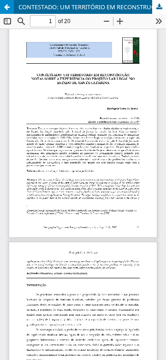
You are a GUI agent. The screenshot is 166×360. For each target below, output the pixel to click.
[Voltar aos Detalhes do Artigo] (7, 7)
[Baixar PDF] (159, 7)
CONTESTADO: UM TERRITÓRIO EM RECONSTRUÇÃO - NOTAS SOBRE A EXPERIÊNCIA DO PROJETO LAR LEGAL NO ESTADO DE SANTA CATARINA (92, 7)
